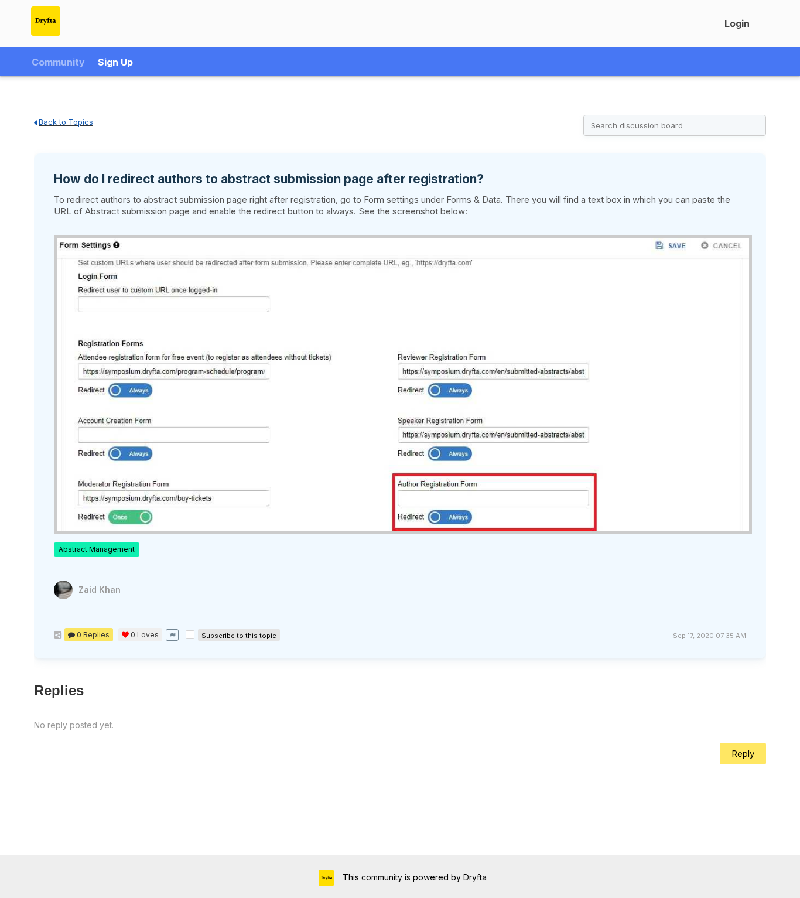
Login (737, 23)
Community (58, 62)
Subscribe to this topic (238, 635)
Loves (145, 634)
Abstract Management (97, 549)
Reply (742, 753)
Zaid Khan (99, 590)
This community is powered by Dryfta (413, 877)
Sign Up (115, 62)
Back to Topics (66, 122)
